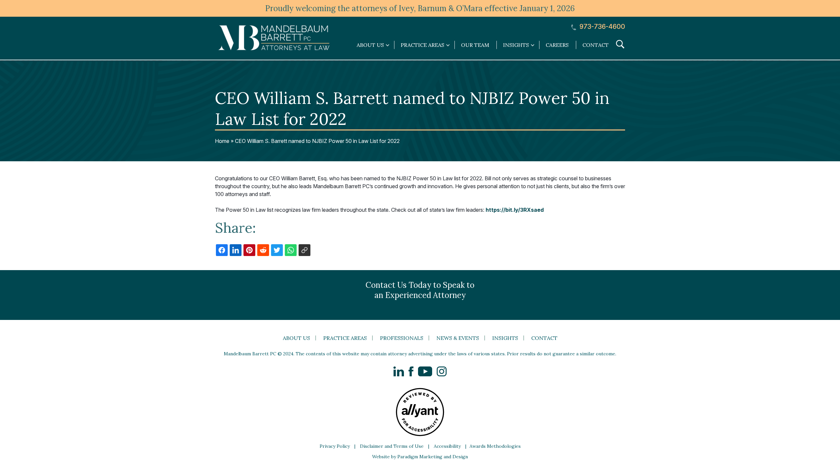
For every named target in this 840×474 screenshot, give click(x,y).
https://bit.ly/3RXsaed (515, 210)
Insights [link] (516, 45)
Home (222, 141)
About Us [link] (370, 45)
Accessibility (447, 446)
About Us (296, 338)
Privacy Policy (335, 446)
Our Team (475, 45)
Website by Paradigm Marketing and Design (420, 457)
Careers (557, 45)
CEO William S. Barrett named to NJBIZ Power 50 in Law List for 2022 (317, 141)
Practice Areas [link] (422, 45)
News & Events (457, 338)
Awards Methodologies (495, 446)
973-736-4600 (601, 26)
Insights (505, 338)
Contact (595, 45)
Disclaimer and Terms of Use (392, 446)
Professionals (401, 338)
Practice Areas (345, 338)
